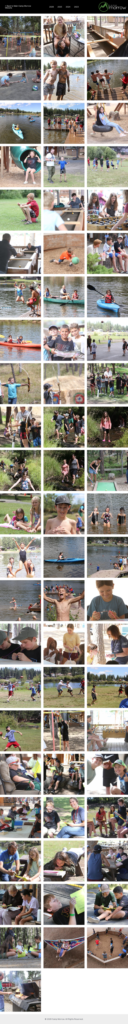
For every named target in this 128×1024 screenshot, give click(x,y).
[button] (21, 7)
